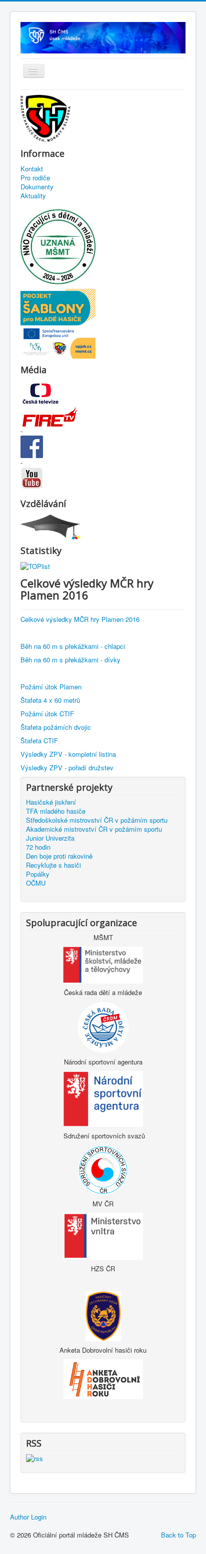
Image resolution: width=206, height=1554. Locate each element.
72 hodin (38, 847)
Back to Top (178, 1535)
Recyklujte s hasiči (53, 865)
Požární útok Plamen (51, 686)
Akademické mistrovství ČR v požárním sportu (94, 829)
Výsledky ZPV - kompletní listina (68, 754)
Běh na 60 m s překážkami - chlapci (72, 646)
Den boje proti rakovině (59, 856)
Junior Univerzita (50, 838)
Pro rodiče (35, 177)
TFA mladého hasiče (56, 811)
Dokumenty (37, 186)
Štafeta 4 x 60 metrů (50, 700)
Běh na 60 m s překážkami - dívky (70, 659)
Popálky (38, 874)
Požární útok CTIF (47, 713)
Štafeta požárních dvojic (55, 727)
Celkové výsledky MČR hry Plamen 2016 (80, 619)
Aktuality (33, 195)
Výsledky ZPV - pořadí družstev (67, 767)
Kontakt (31, 168)
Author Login (28, 1517)
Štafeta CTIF (39, 740)
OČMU (36, 883)
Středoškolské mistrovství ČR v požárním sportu (97, 820)
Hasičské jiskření (51, 802)
